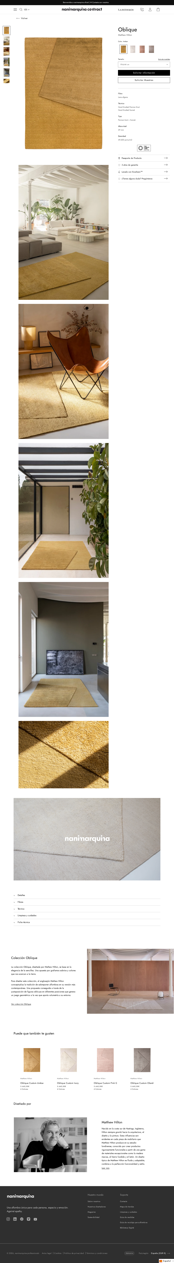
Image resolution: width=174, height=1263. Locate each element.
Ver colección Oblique (21, 1004)
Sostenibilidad (93, 1217)
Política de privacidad (74, 1253)
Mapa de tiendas (127, 1206)
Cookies (57, 1253)
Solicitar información (144, 72)
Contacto (123, 1201)
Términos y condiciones (96, 1253)
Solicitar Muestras (144, 80)
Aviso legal (47, 1253)
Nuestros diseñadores (97, 1206)
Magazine (92, 1212)
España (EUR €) (158, 1253)
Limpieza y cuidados (128, 1212)
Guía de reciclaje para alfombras (133, 1222)
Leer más (106, 1168)
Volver (24, 18)
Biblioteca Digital (127, 1227)
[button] (17, 9)
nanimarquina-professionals (27, 1253)
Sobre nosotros (94, 1201)
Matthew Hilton (125, 35)
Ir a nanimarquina (126, 9)
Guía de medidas (164, 59)
